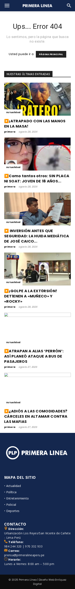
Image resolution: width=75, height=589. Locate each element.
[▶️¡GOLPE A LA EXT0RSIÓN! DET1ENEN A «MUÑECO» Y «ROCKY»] (37, 269)
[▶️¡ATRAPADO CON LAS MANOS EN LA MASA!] (37, 99)
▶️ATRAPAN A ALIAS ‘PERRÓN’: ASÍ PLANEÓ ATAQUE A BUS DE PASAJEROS (34, 356)
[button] (7, 5)
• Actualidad (12, 486)
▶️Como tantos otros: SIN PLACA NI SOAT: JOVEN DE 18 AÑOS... (36, 178)
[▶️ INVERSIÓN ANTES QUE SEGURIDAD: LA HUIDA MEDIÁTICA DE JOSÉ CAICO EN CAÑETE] (37, 208)
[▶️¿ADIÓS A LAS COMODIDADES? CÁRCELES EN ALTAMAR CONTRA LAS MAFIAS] (37, 389)
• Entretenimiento (16, 498)
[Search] (69, 5)
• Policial (10, 505)
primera (9, 131)
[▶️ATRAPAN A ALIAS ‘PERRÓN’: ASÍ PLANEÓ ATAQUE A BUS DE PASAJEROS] (37, 329)
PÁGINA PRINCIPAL (51, 54)
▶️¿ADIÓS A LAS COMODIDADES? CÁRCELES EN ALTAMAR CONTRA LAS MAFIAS (35, 416)
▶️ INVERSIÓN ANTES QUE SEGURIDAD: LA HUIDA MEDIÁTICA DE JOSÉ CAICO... (36, 236)
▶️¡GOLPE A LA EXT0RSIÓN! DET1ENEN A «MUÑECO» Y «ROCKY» (30, 296)
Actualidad (13, 112)
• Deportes (11, 511)
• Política (10, 492)
